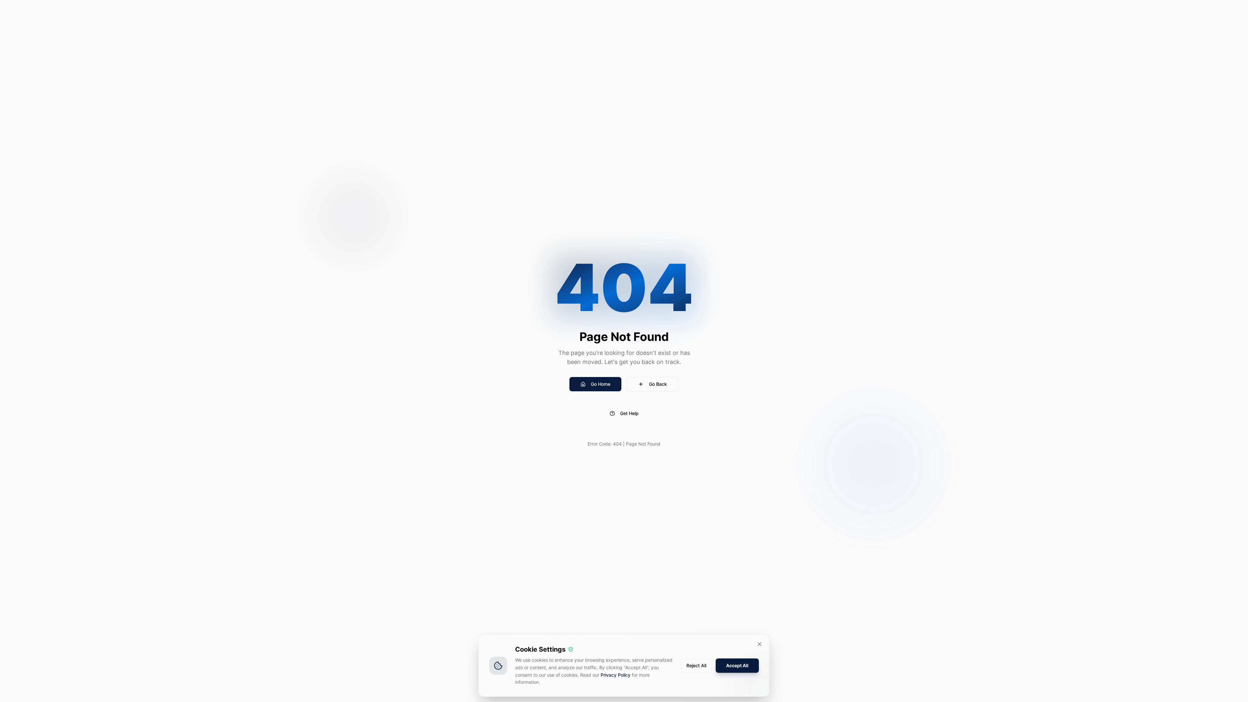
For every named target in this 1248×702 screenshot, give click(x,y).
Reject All (696, 665)
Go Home (600, 384)
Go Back (658, 384)
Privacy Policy (615, 675)
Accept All (737, 665)
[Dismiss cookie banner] (759, 644)
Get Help (629, 413)
